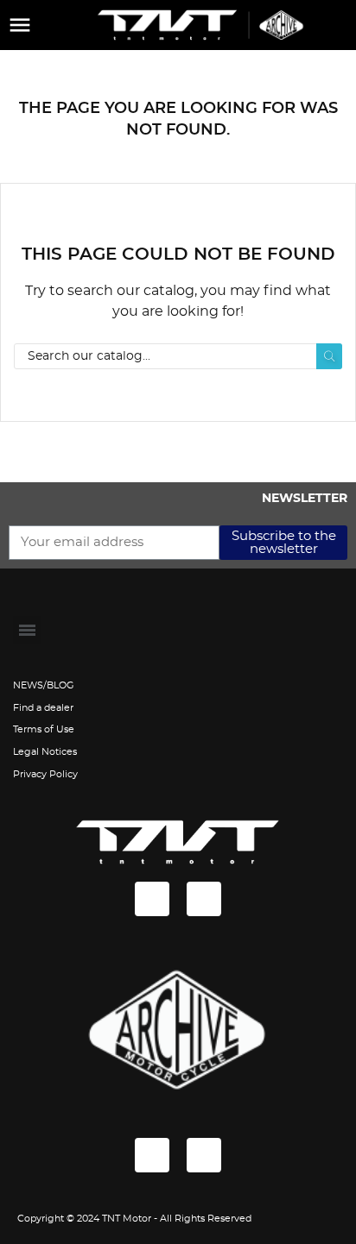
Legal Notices (45, 752)
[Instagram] (204, 899)
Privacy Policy (45, 774)
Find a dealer (43, 708)
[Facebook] (152, 899)
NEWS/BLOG (43, 685)
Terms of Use (43, 729)
